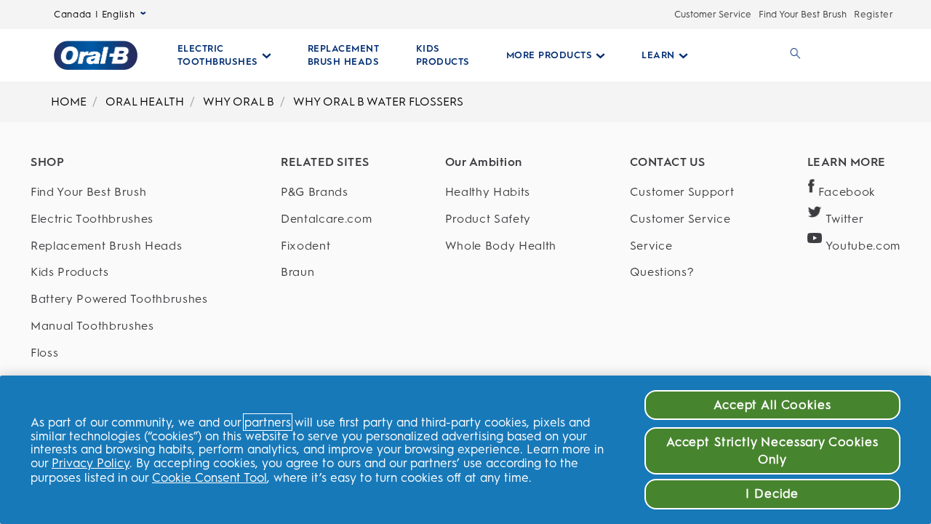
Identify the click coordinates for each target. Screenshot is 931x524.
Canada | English (94, 14)
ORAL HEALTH (144, 101)
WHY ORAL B (238, 101)
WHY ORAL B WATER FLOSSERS (378, 101)
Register (873, 14)
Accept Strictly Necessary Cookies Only (772, 450)
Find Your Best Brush (803, 14)
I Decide (772, 493)
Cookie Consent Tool (209, 477)
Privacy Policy (90, 463)
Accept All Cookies (772, 404)
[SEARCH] (793, 55)
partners (267, 422)
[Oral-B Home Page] (95, 55)
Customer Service (712, 14)
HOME (69, 101)
